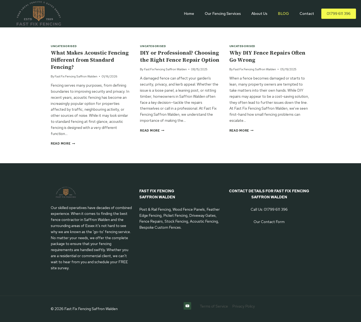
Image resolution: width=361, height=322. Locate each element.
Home (189, 13)
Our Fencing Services (223, 13)
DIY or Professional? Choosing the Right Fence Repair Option (179, 57)
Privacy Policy (243, 306)
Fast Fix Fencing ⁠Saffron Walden (76, 76)
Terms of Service (214, 306)
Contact (307, 13)
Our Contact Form (269, 221)
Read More (63, 143)
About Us (259, 13)
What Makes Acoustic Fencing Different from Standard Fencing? (90, 60)
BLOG (283, 13)
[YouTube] (187, 306)
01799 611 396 (339, 13)
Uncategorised (64, 46)
